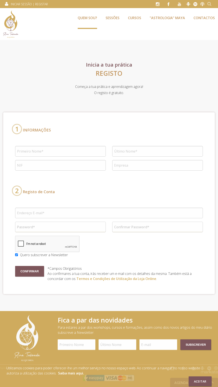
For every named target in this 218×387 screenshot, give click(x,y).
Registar (41, 4)
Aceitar (200, 381)
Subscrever (196, 344)
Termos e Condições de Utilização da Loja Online (116, 278)
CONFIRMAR (29, 271)
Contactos (204, 18)
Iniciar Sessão (21, 4)
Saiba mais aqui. (71, 373)
